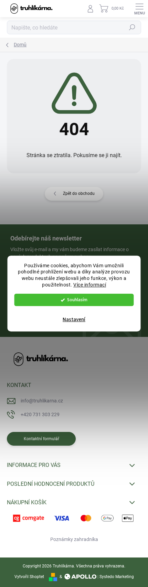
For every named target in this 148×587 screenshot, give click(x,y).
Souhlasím (77, 299)
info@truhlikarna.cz (42, 400)
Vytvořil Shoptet (29, 576)
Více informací (89, 284)
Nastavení (74, 319)
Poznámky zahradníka (74, 539)
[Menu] (139, 8)
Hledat (132, 27)
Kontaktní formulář (41, 438)
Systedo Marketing (116, 576)
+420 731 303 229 (40, 414)
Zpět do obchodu (79, 193)
